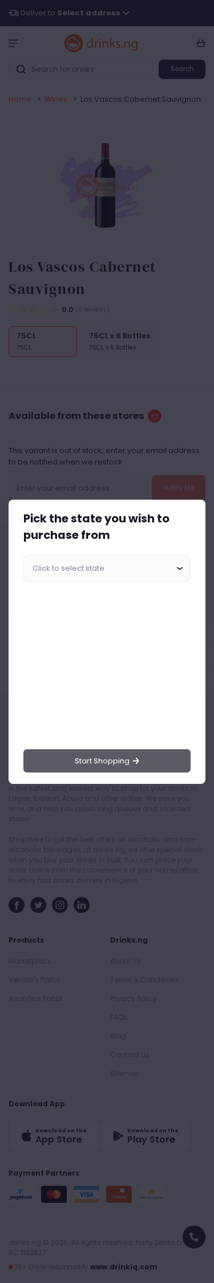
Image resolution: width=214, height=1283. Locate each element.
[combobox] (107, 568)
